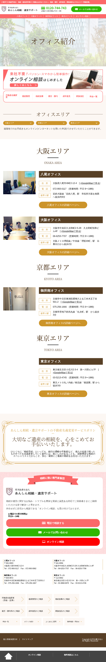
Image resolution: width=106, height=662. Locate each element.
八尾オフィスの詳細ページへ (63, 205)
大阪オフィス (36, 16)
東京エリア (75, 123)
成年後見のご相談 (36, 611)
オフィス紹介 (28, 621)
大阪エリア (9, 123)
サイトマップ (27, 639)
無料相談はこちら (71, 655)
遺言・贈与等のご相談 (11, 611)
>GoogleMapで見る (90, 183)
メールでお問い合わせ (88, 9)
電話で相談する (55, 523)
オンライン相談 (82, 16)
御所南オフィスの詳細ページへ (63, 323)
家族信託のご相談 (62, 611)
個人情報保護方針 (10, 639)
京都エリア (42, 123)
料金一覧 (93, 96)
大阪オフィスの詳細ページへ (63, 252)
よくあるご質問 (51, 621)
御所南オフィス (51, 16)
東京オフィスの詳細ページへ (63, 393)
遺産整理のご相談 (36, 599)
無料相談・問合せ (73, 621)
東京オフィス (67, 16)
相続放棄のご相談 (62, 599)
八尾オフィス (22, 16)
